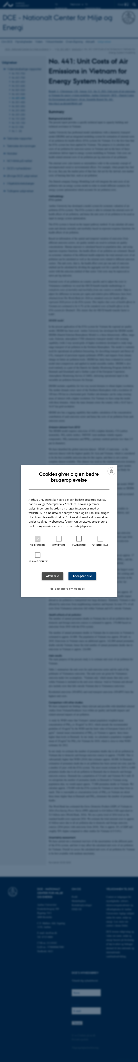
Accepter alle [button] (82, 576)
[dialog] (69, 531)
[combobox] (111, 471)
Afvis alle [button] (52, 576)
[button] (69, 589)
